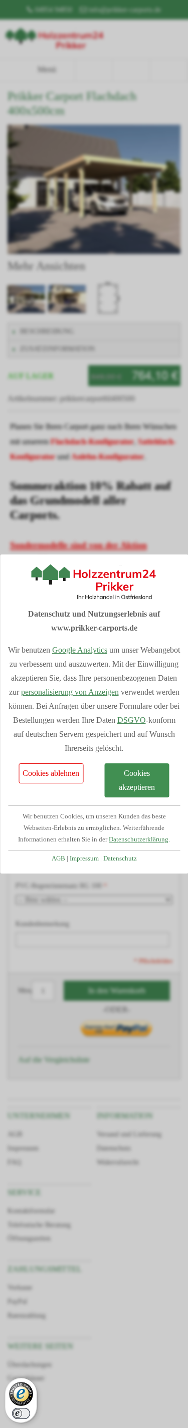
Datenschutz (120, 858)
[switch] (21, 1413)
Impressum (84, 858)
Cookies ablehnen (51, 773)
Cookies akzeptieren (137, 780)
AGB (58, 858)
